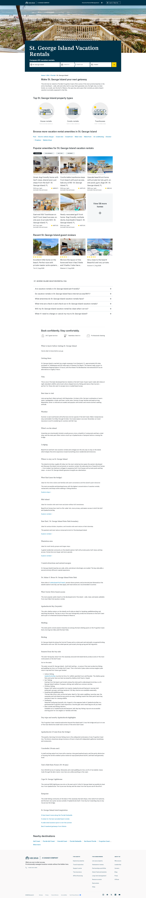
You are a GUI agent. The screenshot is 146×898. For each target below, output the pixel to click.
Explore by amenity (78, 861)
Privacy (46, 894)
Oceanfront (69, 137)
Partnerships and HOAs (99, 868)
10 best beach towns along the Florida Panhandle (56, 815)
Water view (78, 137)
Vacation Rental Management (90, 2)
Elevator (108, 137)
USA (47, 75)
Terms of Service (54, 894)
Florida (53, 75)
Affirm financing (78, 875)
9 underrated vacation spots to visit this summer (56, 822)
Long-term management (99, 875)
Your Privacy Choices (74, 894)
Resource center (97, 879)
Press (116, 875)
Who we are (118, 861)
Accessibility (64, 894)
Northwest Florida (90, 841)
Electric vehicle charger (46, 137)
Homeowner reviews (98, 864)
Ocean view (59, 137)
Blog (116, 872)
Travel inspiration (78, 864)
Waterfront (87, 137)
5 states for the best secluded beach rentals (55, 819)
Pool (34, 137)
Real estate (95, 883)
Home (43, 75)
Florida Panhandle (75, 841)
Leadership (118, 864)
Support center (77, 868)
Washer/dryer (47, 140)
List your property (97, 861)
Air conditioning (98, 137)
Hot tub (60, 153)
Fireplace (38, 140)
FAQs (93, 887)
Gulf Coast (36, 841)
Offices (117, 879)
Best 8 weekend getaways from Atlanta (53, 826)
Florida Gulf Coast (49, 841)
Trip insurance (77, 872)
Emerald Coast (62, 841)
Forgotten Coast (104, 841)
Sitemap (41, 894)
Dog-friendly (48, 153)
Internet (70, 153)
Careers (117, 868)
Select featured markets (99, 872)
